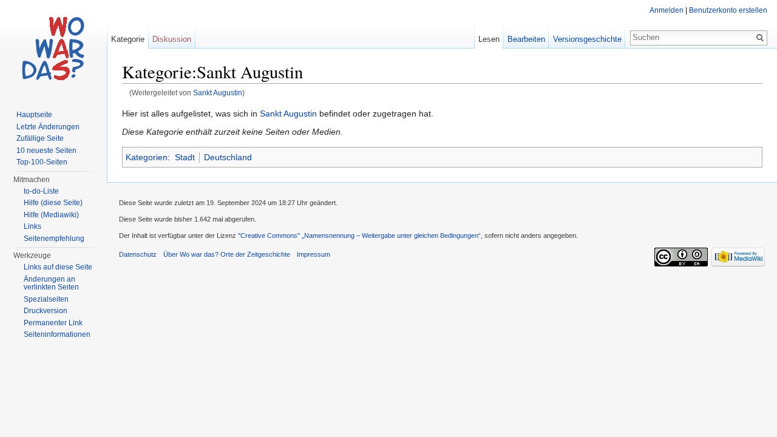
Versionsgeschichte (587, 39)
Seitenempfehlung (54, 238)
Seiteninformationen (57, 334)
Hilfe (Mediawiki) (51, 215)
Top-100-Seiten (41, 162)
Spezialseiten (46, 299)
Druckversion (45, 311)
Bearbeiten (526, 39)
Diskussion (171, 39)
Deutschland (228, 157)
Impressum (313, 254)
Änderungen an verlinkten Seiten (51, 283)
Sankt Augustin (217, 93)
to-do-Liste (41, 191)
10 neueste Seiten (46, 150)
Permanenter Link (53, 323)
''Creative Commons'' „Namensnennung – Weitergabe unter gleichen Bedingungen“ (359, 235)
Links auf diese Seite (58, 267)
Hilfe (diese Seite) (53, 202)
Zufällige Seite (40, 138)
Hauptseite (34, 114)
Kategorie (127, 39)
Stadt (185, 157)
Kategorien (147, 157)
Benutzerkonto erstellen (728, 10)
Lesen (489, 39)
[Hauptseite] (53, 48)
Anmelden (667, 10)
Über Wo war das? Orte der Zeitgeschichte (226, 254)
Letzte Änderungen (48, 127)
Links (32, 226)
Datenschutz (138, 254)
